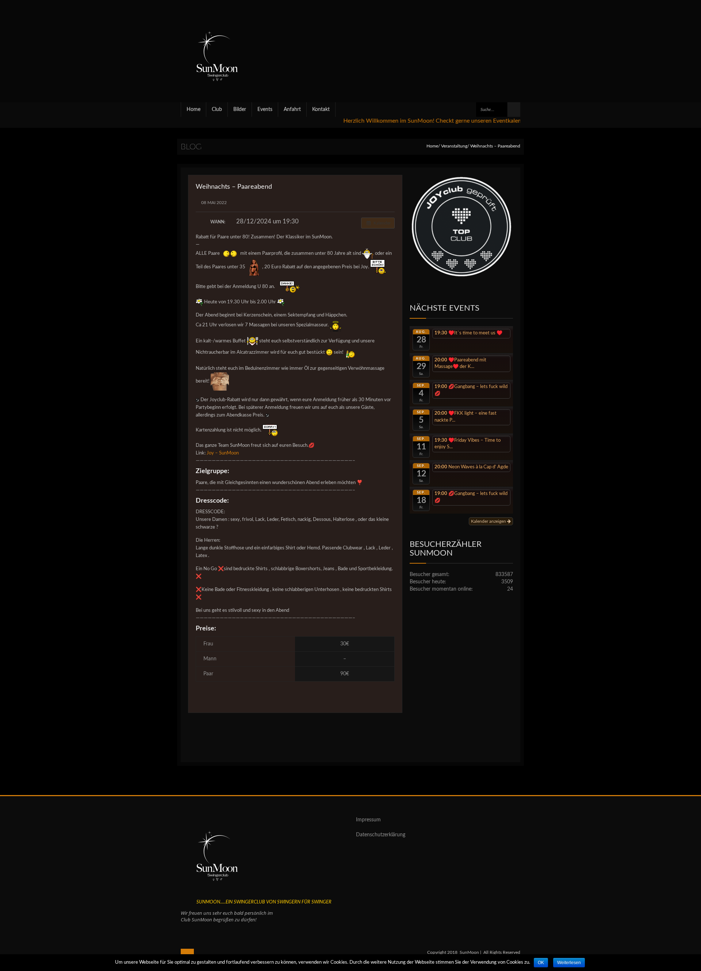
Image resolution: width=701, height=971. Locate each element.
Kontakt (321, 109)
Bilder (239, 109)
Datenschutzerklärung (380, 834)
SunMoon (469, 952)
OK (541, 962)
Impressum (368, 819)
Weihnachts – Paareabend (234, 187)
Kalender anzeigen (489, 521)
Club (217, 109)
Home (193, 109)
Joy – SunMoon (223, 453)
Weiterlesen (569, 962)
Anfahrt (292, 109)
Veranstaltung (454, 146)
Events (264, 109)
